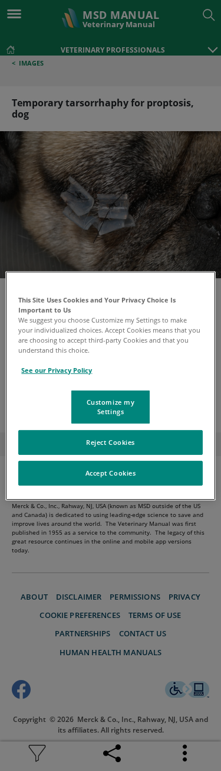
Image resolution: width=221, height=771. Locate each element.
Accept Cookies (110, 473)
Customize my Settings (111, 407)
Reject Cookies (110, 442)
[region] (110, 385)
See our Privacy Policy (56, 370)
